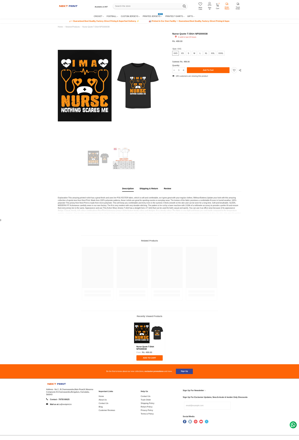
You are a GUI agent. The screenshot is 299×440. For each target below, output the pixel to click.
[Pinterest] (196, 421)
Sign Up (184, 371)
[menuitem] (99, 16)
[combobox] (147, 6)
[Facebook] (185, 421)
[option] (111, 85)
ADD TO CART (149, 358)
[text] (135, 21)
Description (128, 188)
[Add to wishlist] (234, 70)
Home (60, 27)
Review (167, 188)
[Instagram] (190, 421)
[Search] (150, 6)
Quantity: (176, 65)
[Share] (239, 70)
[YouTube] (201, 421)
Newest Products (73, 27)
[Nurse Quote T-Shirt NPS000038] (149, 333)
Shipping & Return (149, 188)
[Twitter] (206, 421)
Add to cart (208, 70)
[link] (235, 15)
